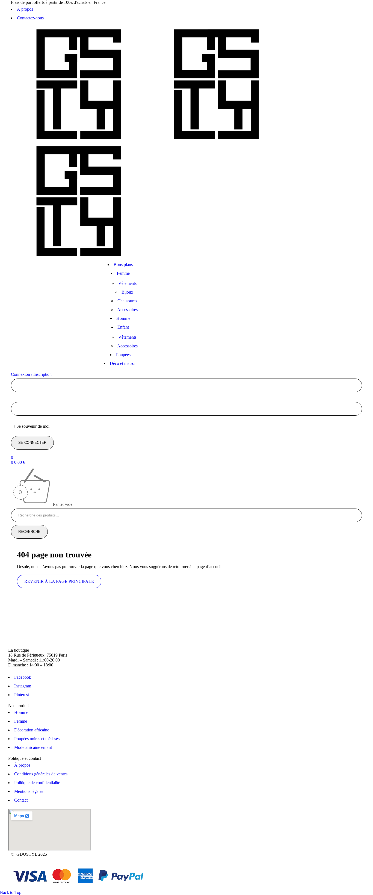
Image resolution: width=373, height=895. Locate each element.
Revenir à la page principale (59, 581)
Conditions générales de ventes (40, 774)
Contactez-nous (30, 18)
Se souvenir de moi (32, 426)
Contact (21, 800)
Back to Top (10, 892)
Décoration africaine (31, 730)
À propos (25, 9)
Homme (21, 712)
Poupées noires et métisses (37, 738)
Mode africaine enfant (33, 747)
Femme (20, 721)
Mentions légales (28, 791)
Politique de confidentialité (37, 782)
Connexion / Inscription (31, 374)
